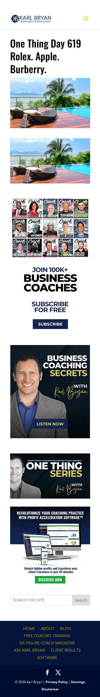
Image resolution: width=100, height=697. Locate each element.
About (47, 628)
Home (29, 628)
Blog (65, 628)
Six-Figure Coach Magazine (47, 642)
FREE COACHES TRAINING (47, 635)
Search (81, 600)
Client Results (66, 650)
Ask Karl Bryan (29, 650)
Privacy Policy (57, 682)
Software (47, 657)
